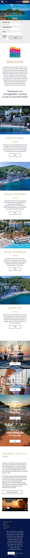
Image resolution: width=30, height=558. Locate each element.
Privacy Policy (6, 527)
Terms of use (6, 525)
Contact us (26, 1)
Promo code (4, 36)
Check (15, 37)
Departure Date (7, 27)
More (15, 155)
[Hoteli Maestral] (2, 2)
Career (4, 524)
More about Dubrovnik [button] (12, 492)
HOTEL (4, 31)
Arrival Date (6, 22)
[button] (15, 100)
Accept (11, 553)
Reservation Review (7, 521)
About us (5, 528)
